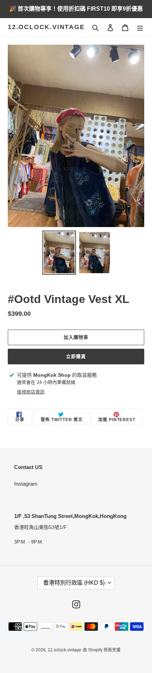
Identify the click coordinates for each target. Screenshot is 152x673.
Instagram (25, 484)
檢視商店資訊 (31, 392)
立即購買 (76, 356)
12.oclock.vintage (46, 27)
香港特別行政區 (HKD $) (74, 583)
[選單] (140, 27)
